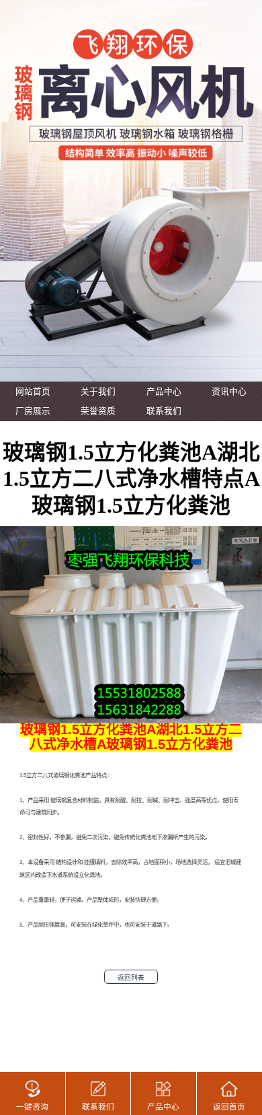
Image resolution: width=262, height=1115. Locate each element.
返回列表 (131, 977)
